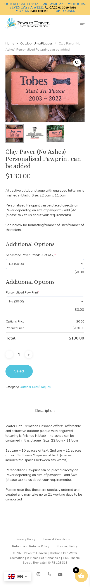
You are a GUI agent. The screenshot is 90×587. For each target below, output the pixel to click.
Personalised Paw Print (29, 292)
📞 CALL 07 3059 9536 (60, 7)
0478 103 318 (39, 11)
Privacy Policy (26, 539)
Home (9, 43)
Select (19, 371)
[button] (82, 23)
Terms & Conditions (56, 539)
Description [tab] (45, 410)
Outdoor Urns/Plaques (36, 43)
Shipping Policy (67, 546)
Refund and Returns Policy (30, 546)
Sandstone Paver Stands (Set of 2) (37, 255)
